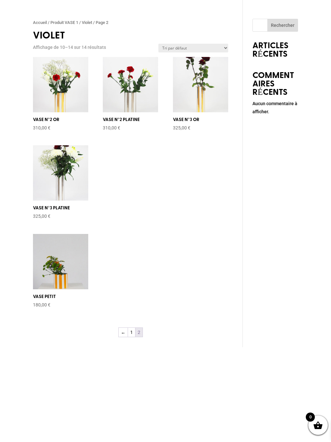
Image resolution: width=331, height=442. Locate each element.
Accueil (40, 22)
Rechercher (282, 25)
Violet (87, 22)
